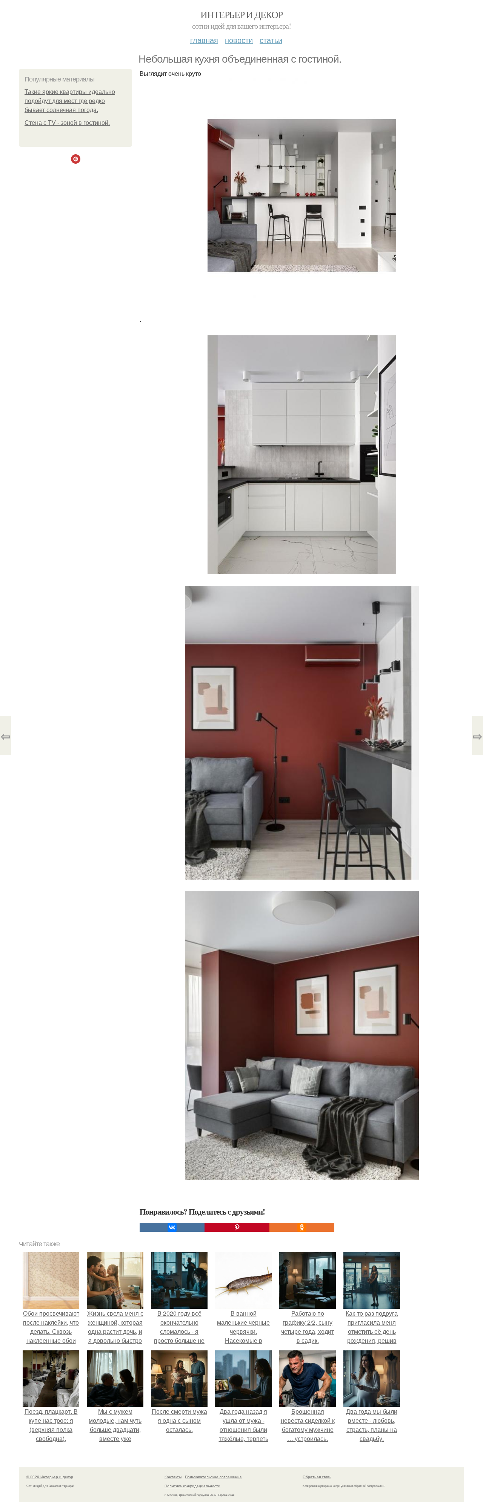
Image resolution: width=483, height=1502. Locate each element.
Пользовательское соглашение (213, 1476)
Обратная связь (317, 1476)
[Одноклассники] (301, 1227)
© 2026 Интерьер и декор (49, 1476)
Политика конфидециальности (192, 1485)
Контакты (173, 1476)
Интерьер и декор (241, 14)
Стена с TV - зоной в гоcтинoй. (67, 123)
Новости (239, 39)
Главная (204, 39)
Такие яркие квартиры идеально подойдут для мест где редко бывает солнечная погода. (70, 101)
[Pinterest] (237, 1227)
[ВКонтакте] (172, 1227)
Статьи (271, 39)
